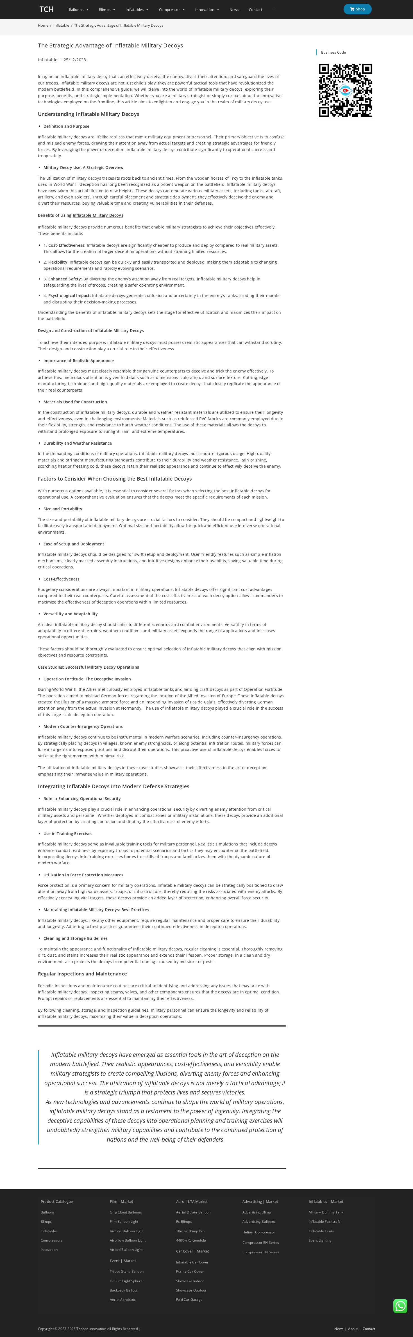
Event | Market (123, 1260)
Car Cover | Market (192, 1251)
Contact (255, 9)
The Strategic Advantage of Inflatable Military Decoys (118, 25)
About (353, 1328)
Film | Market (121, 1201)
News (234, 9)
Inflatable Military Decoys (107, 114)
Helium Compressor (258, 1232)
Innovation (204, 9)
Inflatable (48, 59)
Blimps (104, 9)
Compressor (169, 9)
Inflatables (135, 9)
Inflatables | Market (326, 1201)
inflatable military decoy (84, 76)
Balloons (76, 9)
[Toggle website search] (274, 9)
